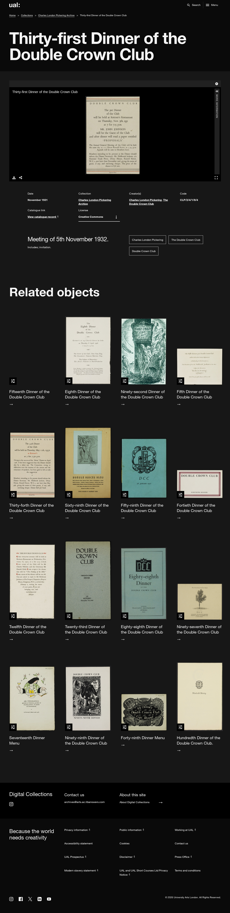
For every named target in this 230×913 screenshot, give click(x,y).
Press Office (182, 856)
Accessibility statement (78, 843)
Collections (27, 15)
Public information (131, 830)
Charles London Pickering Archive (56, 15)
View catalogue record (42, 216)
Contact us (181, 843)
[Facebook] (21, 899)
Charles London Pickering (145, 199)
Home (12, 15)
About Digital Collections (135, 802)
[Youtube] (49, 899)
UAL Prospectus (74, 856)
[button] (194, 5)
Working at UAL (184, 830)
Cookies (124, 843)
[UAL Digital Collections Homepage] (14, 5)
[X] (30, 899)
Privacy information (76, 830)
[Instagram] (11, 804)
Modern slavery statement (80, 870)
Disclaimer (126, 856)
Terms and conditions (188, 870)
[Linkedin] (40, 899)
